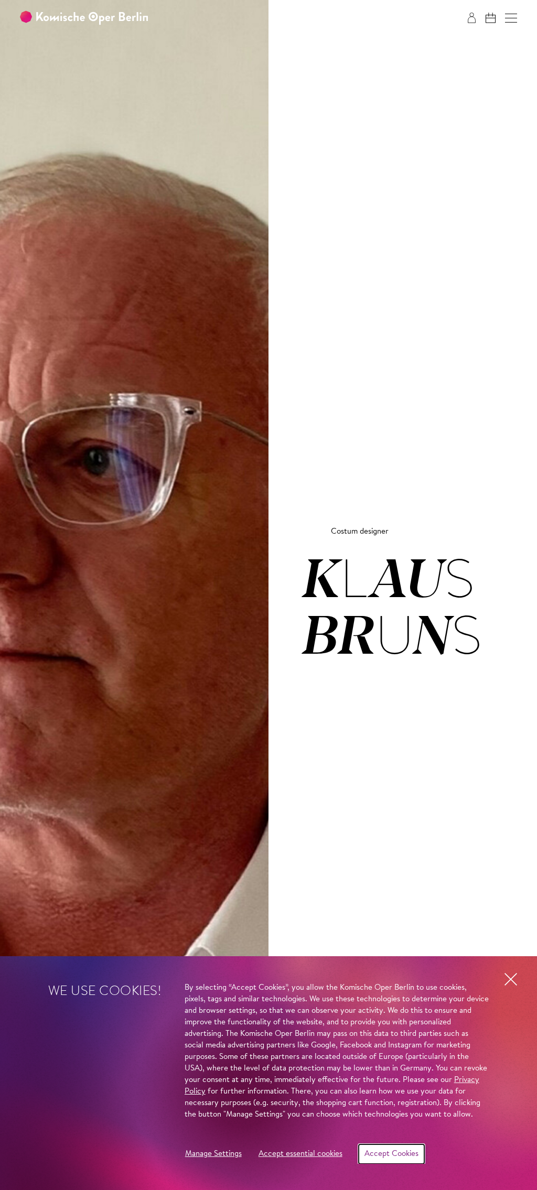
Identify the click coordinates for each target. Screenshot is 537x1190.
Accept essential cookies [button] (300, 1154)
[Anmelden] (472, 18)
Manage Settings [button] (213, 1154)
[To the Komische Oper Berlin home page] (84, 18)
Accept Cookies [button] (391, 1154)
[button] (511, 18)
